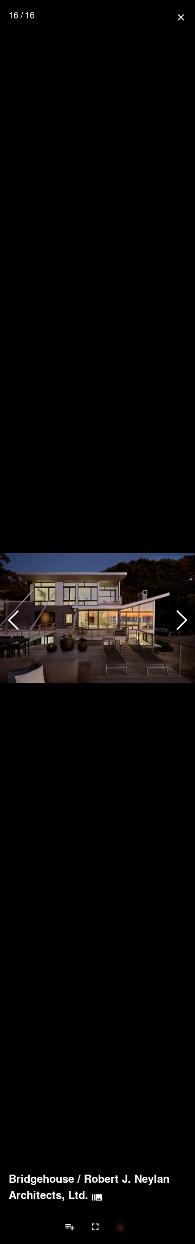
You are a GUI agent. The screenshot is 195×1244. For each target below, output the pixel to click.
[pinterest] (120, 1227)
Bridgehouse (41, 1178)
